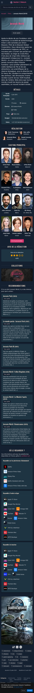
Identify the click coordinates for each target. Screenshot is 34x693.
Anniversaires (11, 678)
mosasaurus (25, 657)
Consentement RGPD (26, 682)
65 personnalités (17, 241)
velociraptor (29, 666)
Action (15, 103)
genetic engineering (8, 657)
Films (9, 13)
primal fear (25, 660)
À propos (16, 682)
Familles (19, 678)
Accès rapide (16, 33)
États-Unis (16, 114)
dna (13, 654)
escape (20, 654)
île (17, 657)
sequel (20, 663)
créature (29, 651)
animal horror (7, 651)
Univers (11, 681)
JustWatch (24, 456)
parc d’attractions (14, 660)
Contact (9, 682)
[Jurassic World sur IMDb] (17, 647)
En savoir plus (18, 687)
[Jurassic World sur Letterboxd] (20, 647)
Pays (11, 679)
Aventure (23, 103)
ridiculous (13, 663)
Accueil (3, 13)
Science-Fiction (17, 106)
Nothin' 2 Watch (19, 2)
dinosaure (6, 654)
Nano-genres (27, 678)
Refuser (23, 690)
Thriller (15, 110)
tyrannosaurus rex (17, 666)
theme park (6, 666)
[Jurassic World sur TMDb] (13, 647)
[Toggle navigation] (2, 2)
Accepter (30, 690)
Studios (25, 679)
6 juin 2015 (14, 94)
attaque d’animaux (18, 651)
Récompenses (17, 679)
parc (5, 660)
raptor (5, 663)
